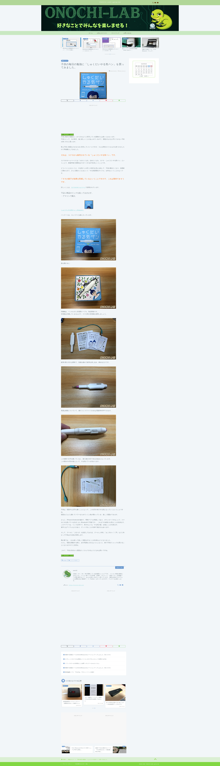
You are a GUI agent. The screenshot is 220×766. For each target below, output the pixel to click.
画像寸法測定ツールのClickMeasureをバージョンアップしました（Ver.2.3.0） (88, 667)
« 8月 (141, 76)
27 (151, 72)
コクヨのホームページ (78, 187)
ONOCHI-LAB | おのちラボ (110, 2)
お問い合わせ (127, 33)
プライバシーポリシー (67, 763)
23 (141, 72)
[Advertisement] (93, 119)
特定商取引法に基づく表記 (81, 763)
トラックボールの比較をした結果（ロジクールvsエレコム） (82, 663)
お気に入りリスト (102, 33)
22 (139, 72)
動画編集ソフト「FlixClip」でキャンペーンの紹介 (79, 672)
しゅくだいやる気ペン (74, 560)
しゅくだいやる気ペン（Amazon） (72, 210)
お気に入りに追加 (67, 134)
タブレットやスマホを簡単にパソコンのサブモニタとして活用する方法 (85, 659)
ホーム (91, 33)
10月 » (146, 76)
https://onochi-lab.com (76, 585)
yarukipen (65, 560)
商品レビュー (65, 60)
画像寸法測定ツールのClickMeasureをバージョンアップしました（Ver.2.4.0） (88, 654)
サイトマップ (115, 33)
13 (151, 69)
